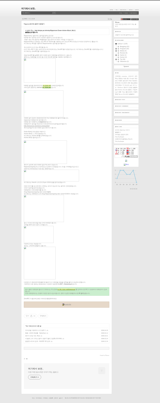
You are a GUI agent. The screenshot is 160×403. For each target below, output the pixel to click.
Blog (116, 78)
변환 (119, 92)
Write (136, 10)
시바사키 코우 (132, 76)
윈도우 (126, 87)
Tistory (98, 398)
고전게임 (118, 76)
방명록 (51, 398)
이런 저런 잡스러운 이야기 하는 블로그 (43, 372)
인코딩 (130, 87)
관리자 (56, 398)
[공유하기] (31, 316)
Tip (111, 19)
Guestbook (123, 10)
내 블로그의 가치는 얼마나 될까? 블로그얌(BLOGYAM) (43, 338)
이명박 (135, 92)
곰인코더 (125, 80)
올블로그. (118, 132)
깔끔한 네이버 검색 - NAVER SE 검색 (37, 341)
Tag (116, 10)
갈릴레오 (131, 94)
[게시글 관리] (34, 316)
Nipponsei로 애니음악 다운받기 (34, 24)
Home (112, 10)
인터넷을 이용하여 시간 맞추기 (35, 330)
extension (124, 76)
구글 (134, 89)
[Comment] (27, 358)
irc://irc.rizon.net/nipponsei (66, 289)
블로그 (130, 89)
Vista (123, 92)
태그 (33, 398)
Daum (82, 398)
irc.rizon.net (47, 85)
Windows (120, 87)
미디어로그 (39, 398)
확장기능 (118, 94)
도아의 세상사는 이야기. (122, 130)
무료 (130, 80)
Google (132, 78)
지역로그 (45, 398)
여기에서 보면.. (28, 8)
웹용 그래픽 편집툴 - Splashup (35, 333)
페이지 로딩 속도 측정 (32, 336)
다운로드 (134, 80)
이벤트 (120, 80)
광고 (127, 78)
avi (122, 94)
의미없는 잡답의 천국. (122, 134)
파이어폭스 (118, 85)
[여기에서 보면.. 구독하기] (135, 19)
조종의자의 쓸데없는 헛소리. (124, 139)
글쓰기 (61, 398)
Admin (131, 10)
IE (136, 89)
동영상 (120, 78)
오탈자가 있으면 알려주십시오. (124, 35)
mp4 (116, 92)
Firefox (120, 89)
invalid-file (67, 304)
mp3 (131, 85)
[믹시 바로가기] (126, 164)
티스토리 (126, 94)
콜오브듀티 (129, 92)
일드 (116, 89)
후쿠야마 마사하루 (121, 83)
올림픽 (135, 87)
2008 (128, 83)
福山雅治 (134, 83)
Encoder (125, 89)
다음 (124, 78)
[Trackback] (25, 358)
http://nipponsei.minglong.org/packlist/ (37, 126)
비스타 (127, 85)
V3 (123, 85)
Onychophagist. (119, 136)
